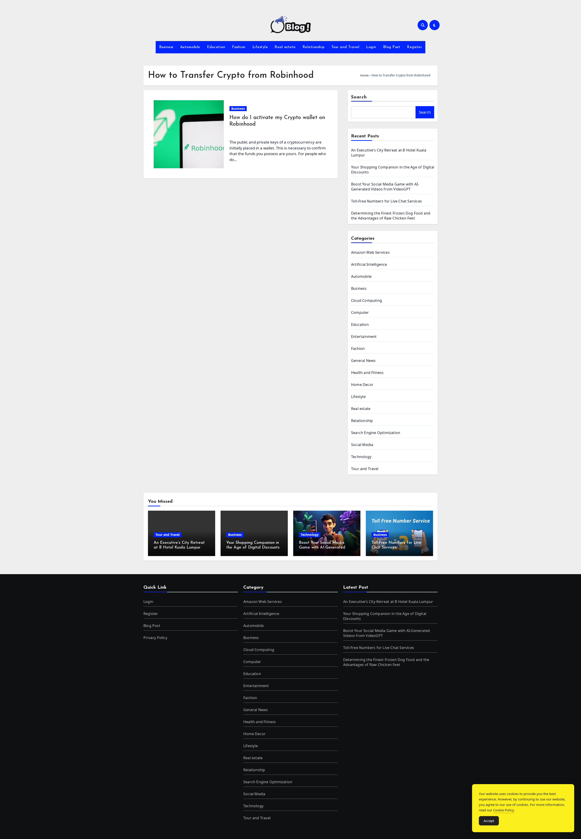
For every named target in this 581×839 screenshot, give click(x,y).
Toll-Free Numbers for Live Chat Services (386, 201)
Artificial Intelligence (369, 264)
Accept (489, 820)
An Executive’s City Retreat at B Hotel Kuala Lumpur (388, 601)
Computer (360, 312)
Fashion (239, 47)
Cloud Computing (366, 300)
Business (166, 47)
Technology (361, 456)
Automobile (190, 47)
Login (371, 47)
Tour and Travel (345, 47)
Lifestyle (260, 47)
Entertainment (364, 336)
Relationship (314, 47)
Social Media (362, 444)
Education (216, 47)
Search (359, 97)
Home (364, 75)
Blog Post (391, 47)
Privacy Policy (155, 637)
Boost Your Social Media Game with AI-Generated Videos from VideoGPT (385, 187)
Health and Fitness (367, 372)
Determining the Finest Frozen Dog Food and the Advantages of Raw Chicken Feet (390, 216)
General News (363, 360)
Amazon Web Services (370, 252)
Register (414, 47)
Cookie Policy (503, 810)
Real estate (285, 47)
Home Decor (362, 384)
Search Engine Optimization (375, 432)
